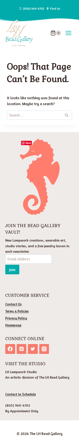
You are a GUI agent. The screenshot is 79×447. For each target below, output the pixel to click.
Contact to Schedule (20, 394)
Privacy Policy (16, 318)
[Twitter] (33, 349)
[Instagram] (44, 349)
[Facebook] (10, 349)
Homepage (13, 325)
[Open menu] (68, 33)
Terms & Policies (17, 311)
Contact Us (13, 304)
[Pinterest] (22, 349)
